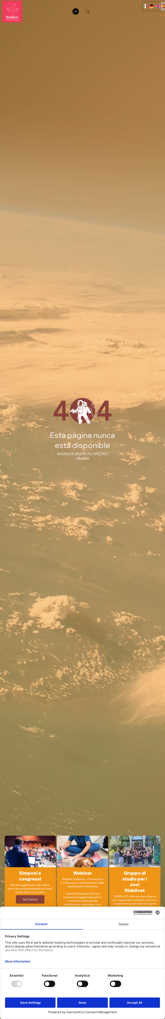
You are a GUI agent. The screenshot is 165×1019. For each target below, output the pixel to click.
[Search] (88, 11)
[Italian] (145, 6)
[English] (158, 6)
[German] (151, 6)
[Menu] (76, 11)
